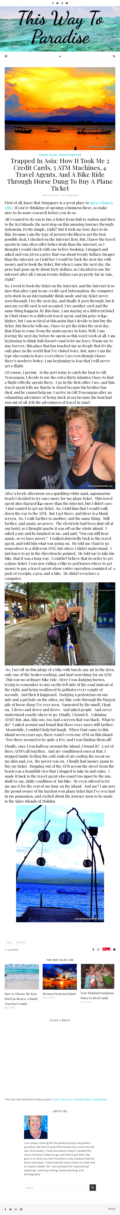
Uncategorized (70, 154)
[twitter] (57, 3)
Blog (9, 942)
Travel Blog (48, 154)
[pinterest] (67, 3)
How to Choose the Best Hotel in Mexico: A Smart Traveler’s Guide (21, 999)
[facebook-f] (53, 3)
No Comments (69, 195)
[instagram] (62, 3)
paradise (13, 949)
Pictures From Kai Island (59, 994)
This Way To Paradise (60, 27)
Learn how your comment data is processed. (80, 1099)
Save (108, 950)
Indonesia (21, 942)
